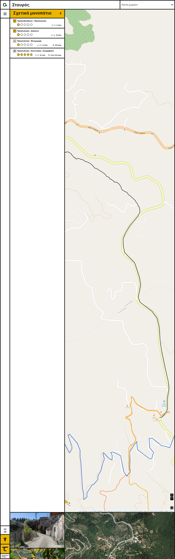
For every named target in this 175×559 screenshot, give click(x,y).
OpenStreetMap (93, 511)
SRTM (105, 511)
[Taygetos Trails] (5, 551)
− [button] (172, 498)
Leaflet (80, 511)
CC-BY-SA (124, 511)
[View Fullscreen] (171, 507)
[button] (5, 539)
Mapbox (172, 511)
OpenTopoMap (117, 511)
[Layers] (171, 503)
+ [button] (172, 495)
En (5, 529)
